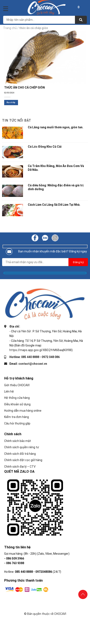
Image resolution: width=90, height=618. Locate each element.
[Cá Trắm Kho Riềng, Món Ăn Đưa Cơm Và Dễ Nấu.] (12, 171)
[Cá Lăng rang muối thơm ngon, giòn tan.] (12, 132)
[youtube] (45, 237)
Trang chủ (10, 28)
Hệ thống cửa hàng (17, 397)
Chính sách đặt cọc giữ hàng (23, 460)
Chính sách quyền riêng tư (21, 447)
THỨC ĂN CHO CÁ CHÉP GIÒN (24, 87)
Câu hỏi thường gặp (17, 423)
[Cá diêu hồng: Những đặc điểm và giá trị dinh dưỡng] (12, 190)
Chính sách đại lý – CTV (20, 466)
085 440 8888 (30, 357)
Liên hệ (9, 391)
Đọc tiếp (11, 102)
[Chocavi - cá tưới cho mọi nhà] (46, 7)
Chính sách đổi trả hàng (20, 453)
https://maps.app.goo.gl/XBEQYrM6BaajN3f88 (40, 350)
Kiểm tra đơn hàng (16, 417)
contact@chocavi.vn (32, 363)
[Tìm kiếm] (81, 20)
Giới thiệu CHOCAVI (17, 385)
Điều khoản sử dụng (17, 404)
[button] (78, 7)
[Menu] (5, 9)
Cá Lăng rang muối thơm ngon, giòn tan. (55, 127)
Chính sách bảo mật (17, 441)
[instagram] (55, 237)
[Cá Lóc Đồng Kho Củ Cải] (12, 152)
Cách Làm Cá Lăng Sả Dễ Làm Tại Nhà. (54, 204)
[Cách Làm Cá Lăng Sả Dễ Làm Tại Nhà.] (12, 210)
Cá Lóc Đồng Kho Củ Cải (45, 146)
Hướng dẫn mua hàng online (22, 410)
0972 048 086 (51, 357)
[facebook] (35, 237)
